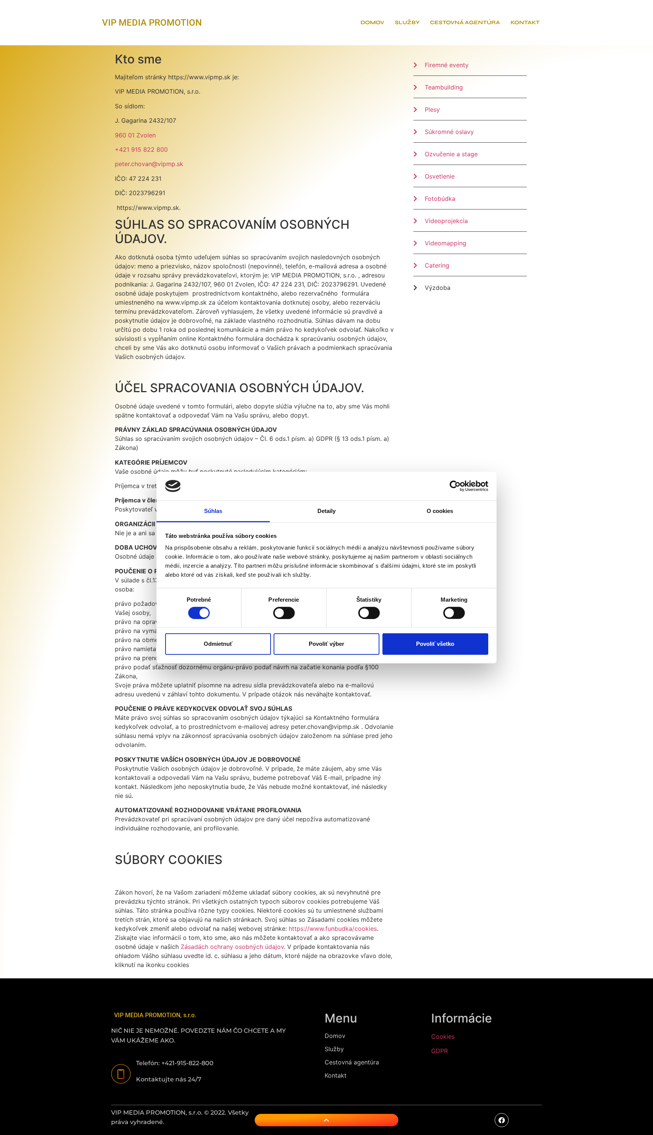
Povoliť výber (326, 644)
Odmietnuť (218, 644)
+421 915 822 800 (141, 149)
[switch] (284, 613)
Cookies (443, 1036)
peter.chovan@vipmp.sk (149, 164)
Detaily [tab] (326, 511)
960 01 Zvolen (135, 135)
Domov (372, 22)
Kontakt (525, 22)
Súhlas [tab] (213, 511)
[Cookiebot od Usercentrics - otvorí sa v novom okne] (455, 486)
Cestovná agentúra (465, 22)
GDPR (439, 1051)
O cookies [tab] (440, 511)
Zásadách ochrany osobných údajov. (233, 946)
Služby (407, 22)
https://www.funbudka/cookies (333, 928)
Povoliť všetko (435, 644)
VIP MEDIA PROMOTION (152, 22)
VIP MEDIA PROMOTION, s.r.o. (155, 1015)
